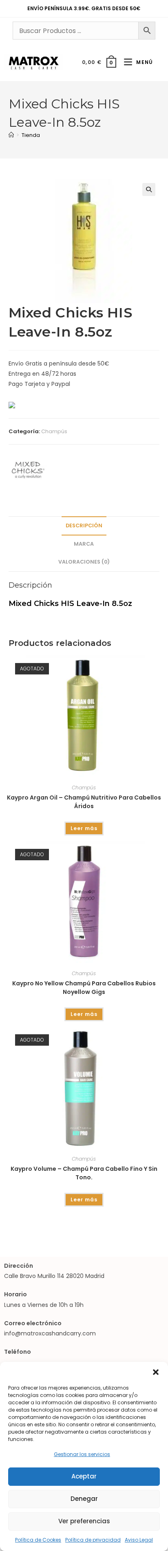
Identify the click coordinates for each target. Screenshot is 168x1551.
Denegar (84, 1498)
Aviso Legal (139, 1539)
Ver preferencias (84, 1521)
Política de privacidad (93, 1539)
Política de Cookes (38, 1539)
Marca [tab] (84, 543)
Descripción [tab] (84, 525)
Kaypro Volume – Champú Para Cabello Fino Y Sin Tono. (84, 1173)
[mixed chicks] (28, 469)
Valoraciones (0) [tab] (84, 561)
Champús (54, 431)
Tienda (31, 135)
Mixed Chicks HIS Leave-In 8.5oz (70, 603)
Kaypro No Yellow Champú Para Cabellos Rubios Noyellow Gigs (84, 987)
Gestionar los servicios (82, 1454)
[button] (156, 1372)
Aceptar (84, 1476)
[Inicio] (11, 135)
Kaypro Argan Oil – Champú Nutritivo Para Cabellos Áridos (84, 801)
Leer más (84, 828)
